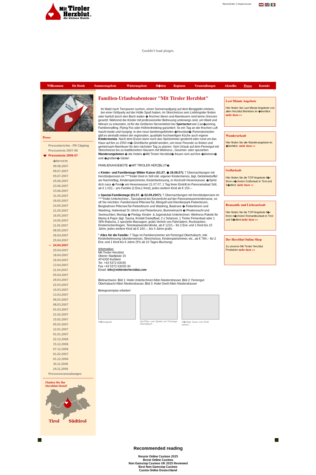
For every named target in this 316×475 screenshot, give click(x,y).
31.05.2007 (60, 196)
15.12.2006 (60, 344)
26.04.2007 (60, 235)
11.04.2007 (60, 270)
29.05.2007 (60, 201)
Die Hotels (78, 86)
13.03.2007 (60, 294)
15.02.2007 (60, 319)
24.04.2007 (60, 245)
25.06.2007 (60, 181)
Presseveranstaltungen (64, 374)
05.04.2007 (60, 275)
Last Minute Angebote (241, 100)
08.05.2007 (60, 230)
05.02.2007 (60, 324)
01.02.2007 (60, 354)
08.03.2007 (60, 304)
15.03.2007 (60, 290)
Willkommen (55, 86)
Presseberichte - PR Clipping (68, 145)
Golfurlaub (233, 170)
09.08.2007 (60, 166)
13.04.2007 (60, 265)
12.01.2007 (60, 329)
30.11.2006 (60, 364)
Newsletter (229, 3)
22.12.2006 (60, 339)
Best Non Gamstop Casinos (158, 467)
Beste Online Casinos (158, 460)
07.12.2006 (60, 349)
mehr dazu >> (234, 115)
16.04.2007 (60, 260)
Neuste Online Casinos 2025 (158, 456)
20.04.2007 (60, 250)
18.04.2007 (60, 255)
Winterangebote (137, 86)
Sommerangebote (105, 86)
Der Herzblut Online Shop (244, 239)
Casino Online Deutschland (158, 470)
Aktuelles (231, 86)
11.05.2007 (60, 225)
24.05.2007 (60, 205)
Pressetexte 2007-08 (63, 150)
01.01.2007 (60, 334)
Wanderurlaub (236, 135)
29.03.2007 (60, 280)
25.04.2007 (60, 240)
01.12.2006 (60, 359)
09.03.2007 (60, 299)
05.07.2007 (60, 176)
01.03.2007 (60, 309)
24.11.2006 (60, 369)
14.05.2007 (60, 220)
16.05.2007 (60, 215)
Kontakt (264, 86)
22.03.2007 (60, 285)
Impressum (244, 3)
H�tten (161, 86)
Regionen (179, 86)
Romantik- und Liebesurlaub (245, 204)
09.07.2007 (60, 171)
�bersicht (60, 161)
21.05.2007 (60, 210)
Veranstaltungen (205, 86)
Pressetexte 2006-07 (63, 155)
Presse (248, 86)
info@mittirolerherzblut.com (127, 269)
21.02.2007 (60, 314)
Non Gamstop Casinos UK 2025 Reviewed (158, 463)
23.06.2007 (60, 186)
